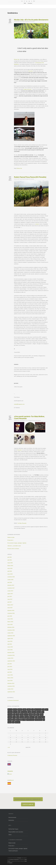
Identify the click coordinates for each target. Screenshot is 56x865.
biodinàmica (20, 709)
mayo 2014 (10, 669)
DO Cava (26, 420)
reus (36, 717)
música (38, 714)
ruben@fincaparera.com (19, 404)
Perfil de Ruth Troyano (13, 829)
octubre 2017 (10, 590)
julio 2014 (10, 663)
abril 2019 (10, 571)
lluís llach (26, 714)
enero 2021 (10, 568)
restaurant (22, 717)
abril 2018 (10, 582)
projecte (37, 224)
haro (14, 714)
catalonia (24, 709)
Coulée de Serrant (27, 89)
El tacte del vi (10, 540)
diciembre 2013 (11, 683)
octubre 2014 (10, 658)
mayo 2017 (10, 599)
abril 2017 (10, 602)
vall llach (18, 719)
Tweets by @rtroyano (13, 850)
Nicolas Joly (16, 59)
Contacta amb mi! (28, 804)
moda (34, 714)
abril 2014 (10, 672)
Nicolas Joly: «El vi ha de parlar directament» (31, 20)
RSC (25, 3)
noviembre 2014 (11, 655)
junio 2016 (10, 616)
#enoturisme (11, 820)
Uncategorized (26, 21)
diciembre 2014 (11, 652)
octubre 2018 (10, 579)
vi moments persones (30, 719)
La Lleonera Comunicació (13, 700)
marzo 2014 (10, 674)
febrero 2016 (10, 621)
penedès (41, 714)
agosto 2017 (10, 593)
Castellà (10, 780)
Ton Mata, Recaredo (22, 523)
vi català (23, 719)
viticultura (9, 722)
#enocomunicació (12, 817)
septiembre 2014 (11, 660)
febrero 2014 (10, 677)
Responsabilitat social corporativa (16, 831)
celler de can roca (38, 709)
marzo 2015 (10, 646)
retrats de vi (32, 717)
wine (13, 722)
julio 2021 (10, 557)
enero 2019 (10, 574)
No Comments (32, 21)
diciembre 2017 (11, 585)
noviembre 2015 (11, 630)
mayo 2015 (10, 641)
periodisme (10, 717)
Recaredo (31, 71)
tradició (14, 719)
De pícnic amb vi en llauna (13, 548)
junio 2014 (10, 666)
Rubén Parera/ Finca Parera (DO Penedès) (30, 177)
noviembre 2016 (11, 613)
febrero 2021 (10, 565)
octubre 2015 (10, 632)
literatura (21, 714)
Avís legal (19, 857)
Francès (10, 771)
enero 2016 (10, 624)
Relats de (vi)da (11, 537)
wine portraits (17, 722)
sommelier (9, 719)
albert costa (10, 709)
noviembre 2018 (11, 576)
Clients (10, 834)
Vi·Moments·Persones (31, 420)
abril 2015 (10, 644)
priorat (18, 717)
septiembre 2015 (11, 635)
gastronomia (10, 714)
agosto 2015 (10, 638)
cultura (46, 709)
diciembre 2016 (11, 610)
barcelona (15, 709)
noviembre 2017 (11, 588)
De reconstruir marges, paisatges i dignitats (17, 542)
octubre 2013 (10, 689)
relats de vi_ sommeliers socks (14, 545)
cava (32, 709)
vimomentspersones (38, 719)
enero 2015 (10, 649)
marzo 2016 (10, 618)
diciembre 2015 (11, 627)
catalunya (28, 709)
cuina (43, 709)
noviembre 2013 (11, 686)
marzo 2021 (10, 562)
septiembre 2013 (11, 691)
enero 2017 (10, 607)
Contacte (30, 3)
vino (43, 719)
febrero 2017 (10, 604)
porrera (14, 717)
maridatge (30, 714)
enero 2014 (10, 680)
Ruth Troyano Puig (21, 21)
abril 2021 (10, 560)
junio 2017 (10, 596)
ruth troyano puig (41, 717)
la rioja (17, 714)
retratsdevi (27, 717)
